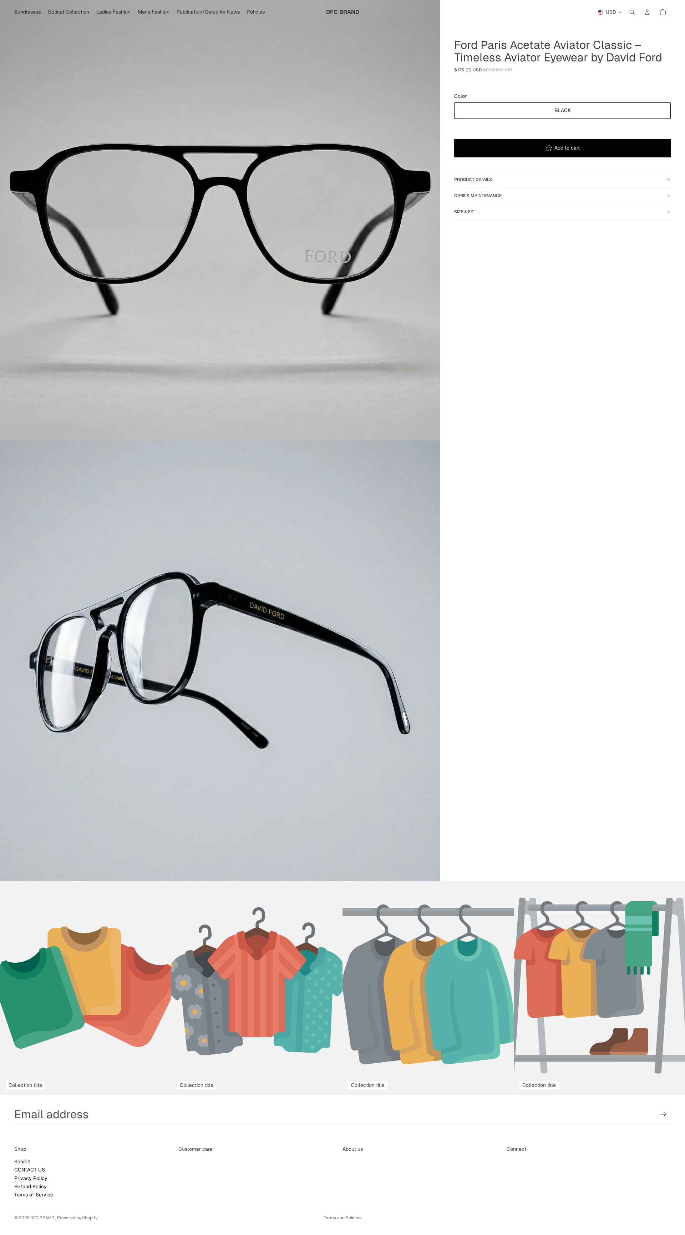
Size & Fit (464, 212)
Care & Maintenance (478, 195)
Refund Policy (30, 1186)
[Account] (647, 12)
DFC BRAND (42, 1218)
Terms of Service (33, 1194)
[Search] (632, 12)
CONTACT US (29, 1169)
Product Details (473, 179)
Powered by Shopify (77, 1218)
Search (22, 1161)
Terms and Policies (342, 1218)
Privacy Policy (30, 1178)
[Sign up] (663, 1114)
